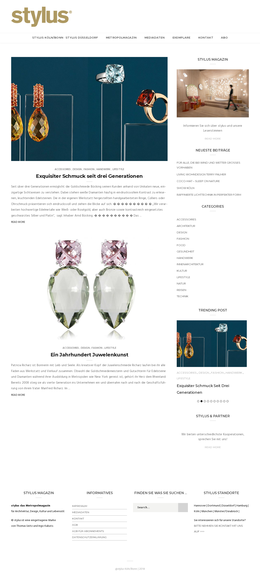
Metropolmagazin (121, 37)
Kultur (182, 270)
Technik (182, 296)
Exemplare (181, 37)
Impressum (79, 505)
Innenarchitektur (190, 264)
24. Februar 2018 (152, 156)
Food (181, 245)
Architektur (186, 225)
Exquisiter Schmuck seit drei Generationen (89, 176)
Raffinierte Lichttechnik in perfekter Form (209, 194)
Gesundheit (185, 251)
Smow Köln (185, 188)
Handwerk (103, 169)
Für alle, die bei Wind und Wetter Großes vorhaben (208, 165)
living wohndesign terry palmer (201, 174)
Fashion (89, 169)
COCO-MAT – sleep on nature (198, 181)
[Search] (247, 13)
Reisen (181, 290)
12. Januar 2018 (153, 335)
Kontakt (205, 37)
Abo (224, 37)
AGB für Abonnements (88, 531)
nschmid (25, 156)
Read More (18, 222)
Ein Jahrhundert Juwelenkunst (89, 355)
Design (77, 169)
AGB (75, 524)
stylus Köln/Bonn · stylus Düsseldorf (65, 37)
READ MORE (213, 138)
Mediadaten (154, 37)
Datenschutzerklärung (89, 537)
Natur (181, 283)
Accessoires (63, 169)
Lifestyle (118, 169)
